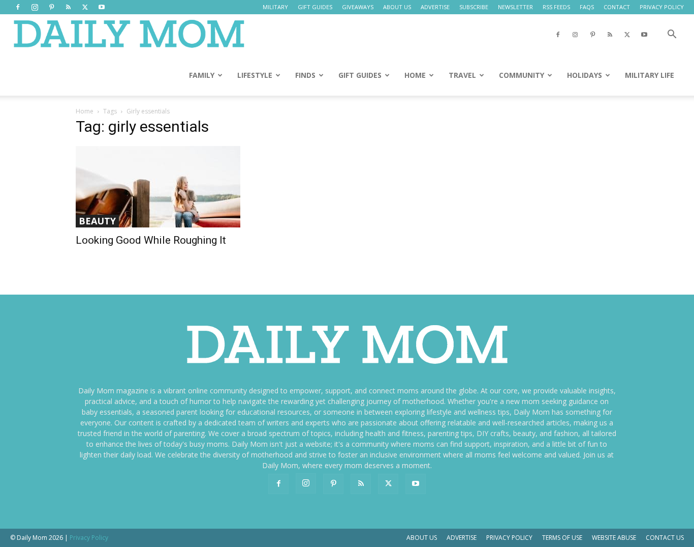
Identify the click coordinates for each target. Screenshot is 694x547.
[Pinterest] (51, 7)
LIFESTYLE (254, 75)
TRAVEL (462, 75)
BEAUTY (97, 221)
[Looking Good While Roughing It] (158, 186)
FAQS (587, 7)
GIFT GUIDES (315, 7)
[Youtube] (101, 7)
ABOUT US (397, 7)
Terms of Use (562, 537)
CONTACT (617, 7)
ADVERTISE (435, 7)
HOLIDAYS (584, 75)
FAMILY (201, 75)
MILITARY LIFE (649, 75)
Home (84, 111)
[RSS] (68, 7)
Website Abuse (614, 537)
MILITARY (275, 7)
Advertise (462, 537)
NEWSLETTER (515, 7)
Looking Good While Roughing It (151, 240)
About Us (421, 537)
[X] (84, 7)
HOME (415, 75)
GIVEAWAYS (357, 7)
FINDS (305, 75)
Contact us (665, 537)
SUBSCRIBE (473, 7)
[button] (671, 35)
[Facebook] (17, 7)
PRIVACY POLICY (662, 7)
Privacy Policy (509, 537)
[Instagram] (34, 7)
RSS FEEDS (556, 7)
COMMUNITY (521, 75)
